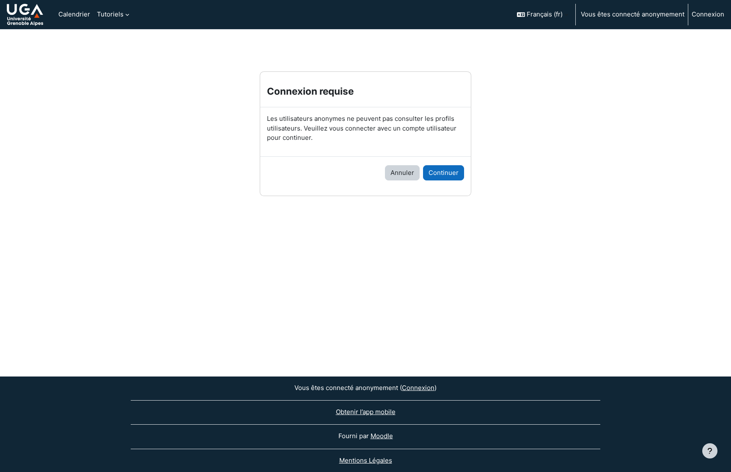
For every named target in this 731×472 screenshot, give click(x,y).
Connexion (708, 14)
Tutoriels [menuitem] (110, 14)
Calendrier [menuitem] (74, 14)
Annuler (402, 173)
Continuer (444, 173)
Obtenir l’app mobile (366, 412)
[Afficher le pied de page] (709, 450)
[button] (542, 14)
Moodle (382, 436)
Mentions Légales (365, 460)
